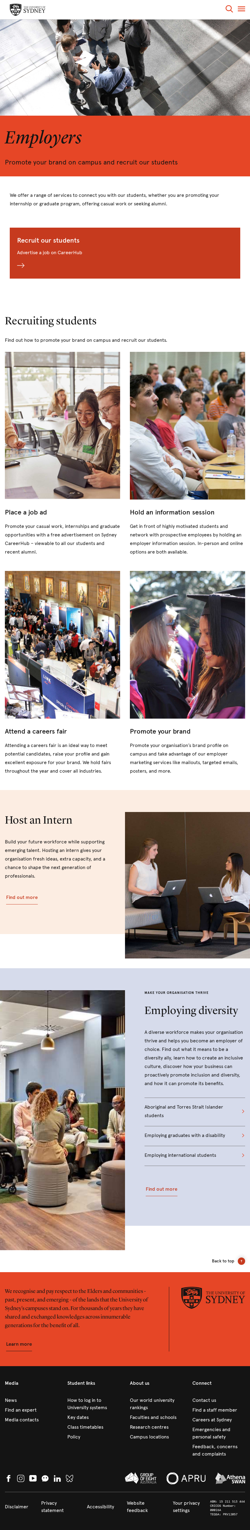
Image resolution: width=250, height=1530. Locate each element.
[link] (62, 454)
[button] (229, 10)
